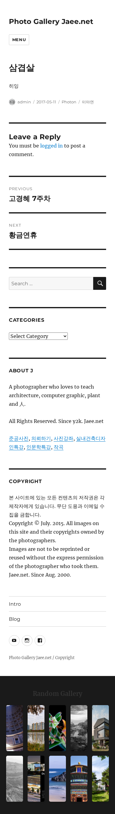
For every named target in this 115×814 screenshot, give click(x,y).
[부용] (57, 728)
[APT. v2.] (36, 728)
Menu (19, 39)
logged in (51, 146)
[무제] (79, 779)
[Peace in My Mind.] (57, 779)
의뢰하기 (41, 438)
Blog (14, 619)
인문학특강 (38, 447)
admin (24, 101)
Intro (15, 604)
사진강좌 (63, 438)
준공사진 (19, 438)
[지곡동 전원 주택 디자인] (100, 728)
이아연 (88, 101)
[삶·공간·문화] (14, 779)
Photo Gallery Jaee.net (51, 21)
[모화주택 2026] (100, 779)
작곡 (58, 447)
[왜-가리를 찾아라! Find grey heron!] (79, 728)
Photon (69, 101)
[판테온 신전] (14, 728)
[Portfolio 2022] (36, 779)
